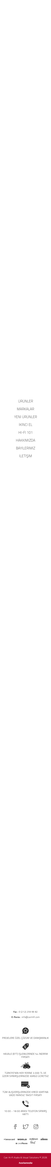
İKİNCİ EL (25, 424)
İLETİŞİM (25, 455)
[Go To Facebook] (15, 1126)
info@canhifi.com (31, 1017)
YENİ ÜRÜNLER (25, 416)
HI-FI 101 (25, 432)
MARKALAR (25, 408)
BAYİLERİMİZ (25, 448)
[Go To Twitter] (25, 1126)
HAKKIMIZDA (25, 440)
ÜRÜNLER (25, 401)
